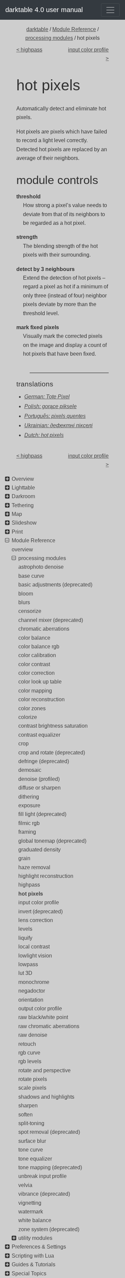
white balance (34, 1220)
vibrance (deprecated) (44, 1194)
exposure (29, 805)
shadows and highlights (46, 1097)
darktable (37, 29)
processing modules (49, 38)
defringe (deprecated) (43, 761)
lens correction (35, 920)
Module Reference (74, 29)
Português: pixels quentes (55, 416)
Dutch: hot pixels (44, 435)
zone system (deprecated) (48, 1229)
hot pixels (30, 894)
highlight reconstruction (45, 876)
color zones (32, 708)
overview (22, 549)
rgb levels (29, 1061)
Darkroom (23, 496)
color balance (34, 638)
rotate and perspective (44, 1070)
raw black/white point (43, 1017)
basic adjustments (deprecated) (55, 584)
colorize (27, 717)
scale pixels (32, 1088)
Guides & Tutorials (33, 1264)
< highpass (29, 50)
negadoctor (31, 991)
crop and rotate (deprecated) (51, 752)
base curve (31, 576)
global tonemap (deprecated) (52, 841)
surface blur (32, 1141)
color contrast (34, 664)
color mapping (35, 691)
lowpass (28, 964)
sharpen (28, 1105)
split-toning (31, 1123)
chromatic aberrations (43, 629)
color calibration (37, 655)
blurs (24, 602)
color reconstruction (41, 699)
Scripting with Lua (33, 1256)
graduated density (39, 849)
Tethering (23, 505)
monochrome (33, 982)
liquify (25, 938)
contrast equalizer (39, 735)
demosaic (29, 770)
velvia (25, 1185)
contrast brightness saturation (53, 726)
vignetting (29, 1203)
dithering (28, 797)
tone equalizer (35, 1159)
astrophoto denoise (41, 567)
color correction (36, 673)
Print (17, 532)
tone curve (30, 1150)
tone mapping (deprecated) (50, 1167)
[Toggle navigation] (110, 10)
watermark (30, 1211)
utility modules (35, 1238)
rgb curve (29, 1053)
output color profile (40, 1008)
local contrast (34, 946)
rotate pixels (32, 1079)
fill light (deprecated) (42, 814)
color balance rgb (38, 646)
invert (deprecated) (40, 911)
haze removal (34, 867)
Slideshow (24, 523)
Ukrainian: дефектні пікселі (58, 425)
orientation (30, 1000)
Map (17, 514)
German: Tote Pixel (47, 396)
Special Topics (29, 1273)
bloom (25, 594)
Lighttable (23, 487)
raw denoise (32, 1035)
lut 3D (25, 973)
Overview (23, 479)
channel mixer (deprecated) (50, 620)
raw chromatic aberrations (48, 1026)
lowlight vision (35, 955)
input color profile (38, 902)
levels (25, 929)
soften (25, 1114)
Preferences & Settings (39, 1247)
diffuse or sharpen (39, 788)
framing (27, 832)
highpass (29, 885)
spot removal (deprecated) (49, 1132)
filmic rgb (29, 823)
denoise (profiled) (39, 779)
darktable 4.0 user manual (44, 9)
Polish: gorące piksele (50, 406)
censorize (29, 611)
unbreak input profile (42, 1176)
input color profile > (88, 54)
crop (23, 743)
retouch (27, 1044)
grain (24, 858)
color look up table (40, 681)
